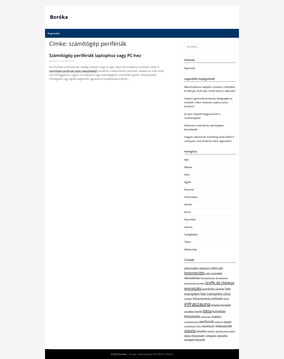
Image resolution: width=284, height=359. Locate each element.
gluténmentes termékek (194, 283)
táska (187, 335)
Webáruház (190, 249)
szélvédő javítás (221, 331)
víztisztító (222, 335)
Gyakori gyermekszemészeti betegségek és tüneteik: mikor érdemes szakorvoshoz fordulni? (208, 102)
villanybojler (198, 335)
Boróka (59, 17)
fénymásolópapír (208, 278)
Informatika (190, 197)
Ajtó (186, 159)
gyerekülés (193, 288)
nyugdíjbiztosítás (191, 322)
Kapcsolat (54, 33)
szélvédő (210, 331)
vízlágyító (210, 335)
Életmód (189, 189)
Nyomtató (190, 219)
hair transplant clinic (215, 294)
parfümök (206, 321)
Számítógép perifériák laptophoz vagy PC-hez (95, 55)
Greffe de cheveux (219, 282)
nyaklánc (217, 316)
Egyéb (187, 182)
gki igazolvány (222, 278)
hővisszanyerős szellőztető (208, 298)
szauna (190, 330)
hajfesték (188, 299)
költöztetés (192, 316)
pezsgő (227, 321)
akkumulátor (191, 268)
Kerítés (188, 204)
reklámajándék (223, 326)
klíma (207, 311)
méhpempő (206, 317)
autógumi (204, 268)
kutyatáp (218, 311)
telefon (232, 331)
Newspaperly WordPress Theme (155, 354)
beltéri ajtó (217, 268)
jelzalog (215, 305)
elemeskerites (192, 277)
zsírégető (189, 339)
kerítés (198, 311)
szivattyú (201, 331)
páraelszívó (208, 326)
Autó (186, 174)
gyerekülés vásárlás (213, 288)
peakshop (218, 322)
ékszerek (200, 339)
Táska (187, 241)
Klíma (187, 212)
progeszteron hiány (192, 326)
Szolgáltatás (191, 234)
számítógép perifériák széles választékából (73, 71)
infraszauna (197, 304)
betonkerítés (194, 272)
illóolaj (226, 299)
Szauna (188, 227)
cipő (207, 273)
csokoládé (216, 273)
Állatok (188, 167)
